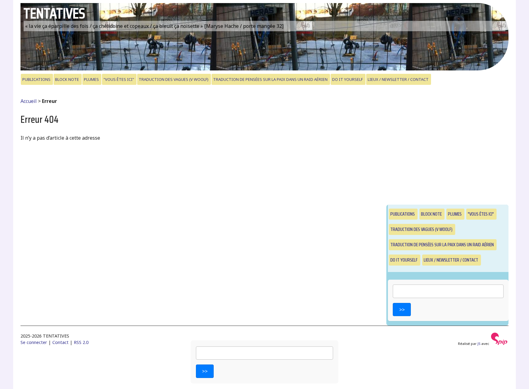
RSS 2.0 (81, 342)
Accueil (29, 101)
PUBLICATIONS (36, 79)
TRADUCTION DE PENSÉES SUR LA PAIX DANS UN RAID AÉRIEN (270, 79)
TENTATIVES (54, 13)
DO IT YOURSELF (347, 79)
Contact (60, 342)
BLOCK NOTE (67, 79)
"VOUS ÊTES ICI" (118, 79)
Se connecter (34, 342)
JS (479, 343)
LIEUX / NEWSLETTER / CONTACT (398, 79)
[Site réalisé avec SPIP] (499, 343)
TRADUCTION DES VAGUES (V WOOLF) (173, 79)
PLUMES (91, 79)
